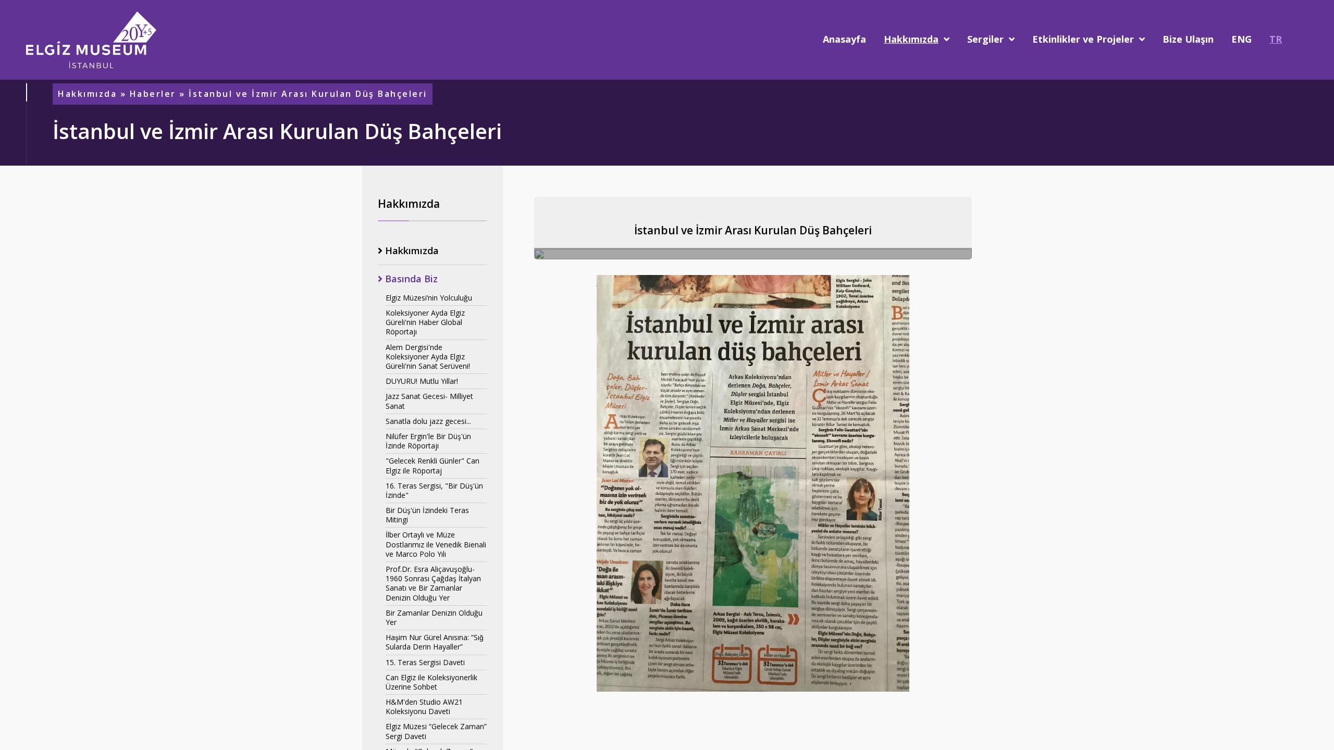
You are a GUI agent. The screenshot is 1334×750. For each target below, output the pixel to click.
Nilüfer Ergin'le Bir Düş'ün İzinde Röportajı (428, 441)
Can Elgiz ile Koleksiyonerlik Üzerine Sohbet (431, 682)
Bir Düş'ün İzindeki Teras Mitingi (427, 514)
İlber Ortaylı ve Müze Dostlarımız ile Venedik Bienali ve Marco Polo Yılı (436, 544)
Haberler (153, 94)
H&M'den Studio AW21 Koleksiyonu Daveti (424, 706)
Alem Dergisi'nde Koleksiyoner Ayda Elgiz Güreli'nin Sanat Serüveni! (428, 356)
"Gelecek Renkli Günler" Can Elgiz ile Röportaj (432, 465)
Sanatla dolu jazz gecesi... (428, 421)
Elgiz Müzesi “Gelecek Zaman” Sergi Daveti (436, 731)
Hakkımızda (87, 94)
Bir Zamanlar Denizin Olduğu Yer (434, 617)
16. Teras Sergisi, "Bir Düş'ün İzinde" (434, 490)
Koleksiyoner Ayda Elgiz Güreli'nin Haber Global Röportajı (425, 322)
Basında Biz (410, 279)
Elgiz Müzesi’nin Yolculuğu (429, 298)
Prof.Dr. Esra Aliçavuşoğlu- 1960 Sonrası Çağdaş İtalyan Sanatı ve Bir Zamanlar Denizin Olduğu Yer (433, 583)
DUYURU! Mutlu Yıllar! (422, 381)
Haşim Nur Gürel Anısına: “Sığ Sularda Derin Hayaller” (435, 642)
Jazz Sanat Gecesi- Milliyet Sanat (429, 400)
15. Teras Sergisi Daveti (425, 662)
